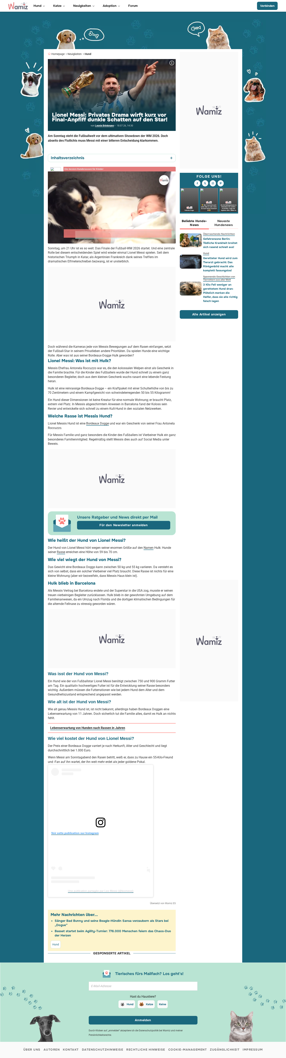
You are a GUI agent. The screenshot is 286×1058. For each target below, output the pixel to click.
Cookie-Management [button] (187, 1050)
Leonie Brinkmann (104, 125)
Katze (149, 1004)
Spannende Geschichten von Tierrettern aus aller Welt (219, 278)
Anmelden (143, 1020)
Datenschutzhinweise (102, 1050)
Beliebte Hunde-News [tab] (194, 223)
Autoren (52, 1050)
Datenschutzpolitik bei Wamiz (154, 1030)
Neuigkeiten (75, 54)
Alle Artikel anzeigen (209, 314)
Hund (88, 54)
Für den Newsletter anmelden (123, 525)
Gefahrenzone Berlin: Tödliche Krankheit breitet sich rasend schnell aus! (220, 243)
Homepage (58, 54)
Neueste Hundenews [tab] (223, 223)
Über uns (31, 1050)
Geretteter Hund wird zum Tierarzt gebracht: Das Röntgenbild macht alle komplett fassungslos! (220, 264)
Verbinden (267, 6)
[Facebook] (197, 183)
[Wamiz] (18, 6)
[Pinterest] (221, 183)
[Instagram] (213, 183)
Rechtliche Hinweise (145, 1050)
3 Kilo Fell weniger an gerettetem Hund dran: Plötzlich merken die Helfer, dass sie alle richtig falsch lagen (220, 293)
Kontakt (71, 1050)
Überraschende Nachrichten (219, 234)
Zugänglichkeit (225, 1050)
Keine (162, 1004)
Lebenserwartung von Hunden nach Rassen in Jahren (87, 728)
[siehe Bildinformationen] (171, 63)
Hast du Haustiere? (143, 996)
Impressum (253, 1050)
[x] (205, 183)
